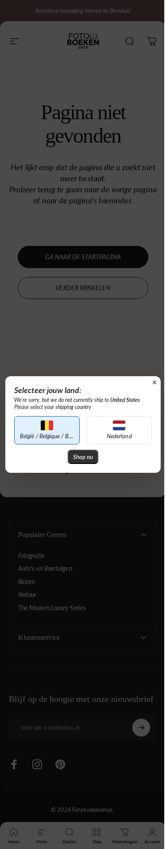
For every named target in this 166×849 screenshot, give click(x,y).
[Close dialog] (147, 382)
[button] (45, 430)
